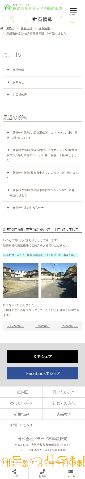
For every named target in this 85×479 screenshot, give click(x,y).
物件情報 (44, 28)
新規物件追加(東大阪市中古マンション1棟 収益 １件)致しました (42, 193)
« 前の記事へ (15, 326)
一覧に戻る (42, 326)
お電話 (43, 476)
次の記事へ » (69, 326)
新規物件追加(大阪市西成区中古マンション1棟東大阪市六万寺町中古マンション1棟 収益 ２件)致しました (42, 155)
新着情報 (26, 28)
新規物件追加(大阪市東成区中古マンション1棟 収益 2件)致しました (42, 135)
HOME (10, 28)
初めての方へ (64, 403)
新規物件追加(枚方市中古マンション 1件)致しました (42, 175)
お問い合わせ (21, 425)
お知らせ (18, 82)
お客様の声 (20, 94)
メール (71, 476)
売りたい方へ (21, 403)
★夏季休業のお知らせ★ (28, 207)
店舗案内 (64, 414)
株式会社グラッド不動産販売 (42, 439)
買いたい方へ (64, 392)
